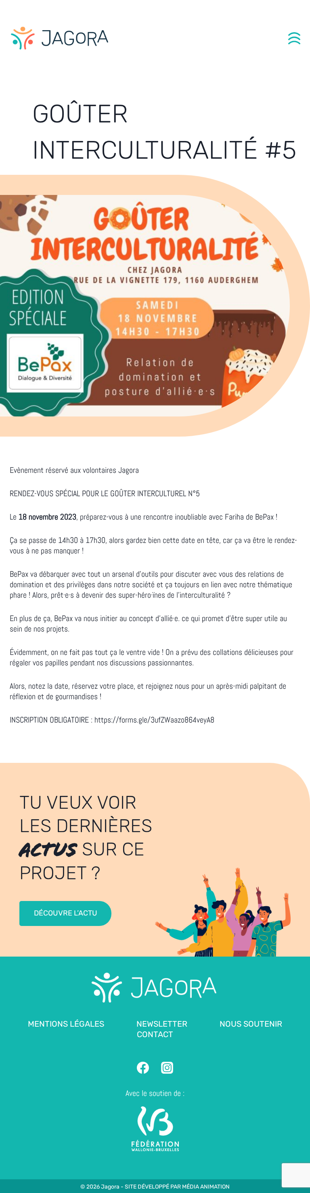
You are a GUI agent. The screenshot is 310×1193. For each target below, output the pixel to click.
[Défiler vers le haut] (294, 1165)
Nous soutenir (251, 1024)
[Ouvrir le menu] (294, 38)
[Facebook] (143, 1068)
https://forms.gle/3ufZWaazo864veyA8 (154, 720)
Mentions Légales (66, 1024)
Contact (155, 1034)
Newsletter (161, 1024)
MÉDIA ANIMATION (206, 1186)
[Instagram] (167, 1068)
